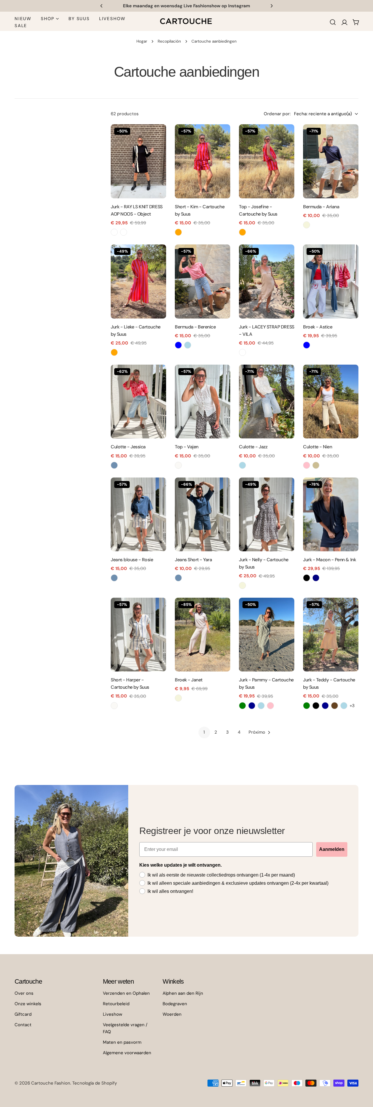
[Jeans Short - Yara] (202, 514)
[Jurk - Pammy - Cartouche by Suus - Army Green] (242, 705)
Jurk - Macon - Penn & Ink (329, 560)
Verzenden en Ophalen (126, 993)
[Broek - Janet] (202, 634)
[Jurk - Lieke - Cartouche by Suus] (138, 281)
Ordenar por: (277, 114)
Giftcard (23, 1014)
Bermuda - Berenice (195, 327)
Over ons (24, 993)
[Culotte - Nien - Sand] (315, 465)
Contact (23, 1025)
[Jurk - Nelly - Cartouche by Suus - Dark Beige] (242, 585)
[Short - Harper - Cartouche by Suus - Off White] (114, 705)
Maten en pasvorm (122, 1042)
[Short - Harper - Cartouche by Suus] (138, 634)
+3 (352, 706)
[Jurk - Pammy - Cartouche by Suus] (266, 634)
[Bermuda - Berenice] (202, 281)
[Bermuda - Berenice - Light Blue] (187, 345)
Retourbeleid (116, 1004)
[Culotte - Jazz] (266, 401)
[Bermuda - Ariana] (330, 161)
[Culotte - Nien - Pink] (306, 465)
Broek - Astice (317, 327)
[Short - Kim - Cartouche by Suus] (202, 161)
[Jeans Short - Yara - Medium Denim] (178, 577)
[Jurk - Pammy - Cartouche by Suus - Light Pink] (270, 705)
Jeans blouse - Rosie (132, 560)
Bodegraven (175, 1004)
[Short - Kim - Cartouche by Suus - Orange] (178, 232)
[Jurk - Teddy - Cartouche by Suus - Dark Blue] (325, 705)
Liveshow (112, 1014)
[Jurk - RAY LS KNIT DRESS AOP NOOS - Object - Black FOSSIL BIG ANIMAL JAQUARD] (123, 232)
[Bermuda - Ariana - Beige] (306, 224)
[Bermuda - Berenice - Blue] (178, 345)
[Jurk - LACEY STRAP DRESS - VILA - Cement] (242, 352)
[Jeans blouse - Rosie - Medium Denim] (114, 577)
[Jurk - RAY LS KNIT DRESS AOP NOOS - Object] (138, 161)
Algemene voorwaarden (127, 1053)
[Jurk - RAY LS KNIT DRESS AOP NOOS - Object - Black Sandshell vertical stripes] (114, 232)
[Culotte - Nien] (330, 401)
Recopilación (169, 41)
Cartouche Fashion (50, 1083)
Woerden (172, 1014)
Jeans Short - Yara (193, 560)
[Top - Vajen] (202, 401)
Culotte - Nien (317, 447)
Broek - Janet (189, 680)
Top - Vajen (186, 447)
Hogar (141, 41)
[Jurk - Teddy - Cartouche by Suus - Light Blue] (343, 705)
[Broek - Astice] (330, 281)
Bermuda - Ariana (321, 207)
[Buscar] (333, 22)
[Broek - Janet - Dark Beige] (178, 698)
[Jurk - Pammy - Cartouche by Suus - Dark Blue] (251, 705)
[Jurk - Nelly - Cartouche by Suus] (266, 514)
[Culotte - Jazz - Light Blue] (242, 465)
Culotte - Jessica (128, 447)
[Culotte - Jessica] (138, 401)
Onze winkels (28, 1004)
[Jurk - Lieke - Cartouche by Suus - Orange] (114, 352)
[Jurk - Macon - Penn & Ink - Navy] (315, 577)
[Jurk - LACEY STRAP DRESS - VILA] (266, 281)
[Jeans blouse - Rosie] (138, 514)
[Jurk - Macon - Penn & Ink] (330, 514)
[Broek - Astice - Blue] (306, 345)
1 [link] (204, 732)
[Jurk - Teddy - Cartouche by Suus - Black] (315, 705)
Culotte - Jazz (253, 447)
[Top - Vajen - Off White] (178, 465)
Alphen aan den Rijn (183, 993)
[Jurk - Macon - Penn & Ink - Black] (306, 577)
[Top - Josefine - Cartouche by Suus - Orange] (242, 232)
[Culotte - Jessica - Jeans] (114, 465)
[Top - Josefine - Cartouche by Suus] (266, 161)
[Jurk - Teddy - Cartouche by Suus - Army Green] (306, 705)
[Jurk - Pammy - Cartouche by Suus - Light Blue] (261, 705)
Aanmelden (331, 849)
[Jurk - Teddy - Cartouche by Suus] (330, 634)
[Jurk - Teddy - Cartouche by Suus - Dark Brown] (334, 705)
